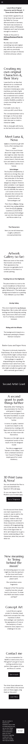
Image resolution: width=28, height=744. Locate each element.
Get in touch (14, 674)
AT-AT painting (17, 208)
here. (18, 489)
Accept (20, 731)
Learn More (14, 697)
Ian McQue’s (22, 308)
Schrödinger (11, 187)
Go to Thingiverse (14, 499)
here (20, 495)
